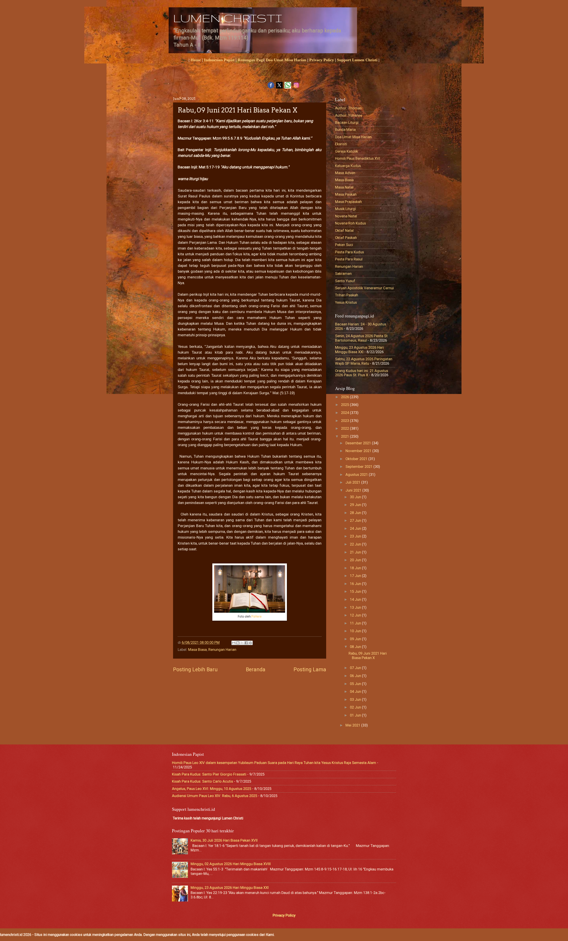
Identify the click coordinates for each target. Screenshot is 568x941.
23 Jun (356, 536)
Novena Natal (346, 216)
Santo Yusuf (345, 281)
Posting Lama (310, 669)
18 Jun (356, 568)
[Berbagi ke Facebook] (246, 643)
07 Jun (356, 668)
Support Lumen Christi (357, 60)
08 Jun (356, 647)
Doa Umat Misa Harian (286, 60)
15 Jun (356, 591)
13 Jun (356, 607)
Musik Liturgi (345, 209)
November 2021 (358, 451)
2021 (345, 436)
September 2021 (359, 467)
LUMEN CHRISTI (227, 18)
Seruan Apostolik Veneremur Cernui (364, 288)
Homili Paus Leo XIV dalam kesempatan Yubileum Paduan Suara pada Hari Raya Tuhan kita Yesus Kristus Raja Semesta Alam (274, 763)
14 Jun (356, 599)
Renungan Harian (222, 650)
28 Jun (356, 513)
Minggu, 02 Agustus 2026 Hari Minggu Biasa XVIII (231, 864)
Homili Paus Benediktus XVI (357, 158)
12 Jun (356, 615)
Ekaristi (341, 144)
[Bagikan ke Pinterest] (250, 643)
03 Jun (356, 699)
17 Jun (356, 576)
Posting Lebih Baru (195, 669)
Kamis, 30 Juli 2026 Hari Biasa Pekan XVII (224, 840)
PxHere (256, 616)
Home (196, 60)
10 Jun (356, 631)
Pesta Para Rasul (349, 259)
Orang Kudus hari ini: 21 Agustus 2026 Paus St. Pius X (361, 373)
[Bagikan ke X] (242, 643)
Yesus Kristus (346, 302)
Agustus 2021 (357, 474)
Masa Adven (345, 173)
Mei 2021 (353, 725)
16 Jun (356, 584)
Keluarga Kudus (348, 166)
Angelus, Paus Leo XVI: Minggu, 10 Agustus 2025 (211, 789)
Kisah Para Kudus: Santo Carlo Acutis (202, 781)
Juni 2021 (353, 490)
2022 (345, 428)
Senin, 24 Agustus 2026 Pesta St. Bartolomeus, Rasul (362, 338)
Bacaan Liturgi (347, 122)
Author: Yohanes (348, 115)
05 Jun (356, 684)
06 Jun (356, 676)
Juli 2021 (353, 482)
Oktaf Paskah (346, 238)
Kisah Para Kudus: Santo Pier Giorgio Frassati (209, 774)
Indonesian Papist (219, 60)
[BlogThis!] (238, 643)
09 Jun (356, 639)
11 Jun (356, 623)
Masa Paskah (346, 194)
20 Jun (356, 560)
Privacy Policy (321, 60)
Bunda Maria (345, 130)
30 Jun (356, 497)
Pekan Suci (344, 245)
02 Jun (356, 707)
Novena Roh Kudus (350, 223)
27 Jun (356, 520)
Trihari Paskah (346, 295)
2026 (345, 397)
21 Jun (356, 552)
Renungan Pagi (251, 60)
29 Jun (356, 505)
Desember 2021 (358, 443)
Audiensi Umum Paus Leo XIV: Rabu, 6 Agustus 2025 (214, 796)
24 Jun (356, 528)
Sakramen (343, 274)
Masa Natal (344, 187)
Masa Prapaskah (348, 202)
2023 (345, 421)
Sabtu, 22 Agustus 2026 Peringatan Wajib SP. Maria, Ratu (363, 361)
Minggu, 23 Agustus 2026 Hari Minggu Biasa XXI (359, 349)
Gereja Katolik (346, 151)
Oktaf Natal (344, 230)
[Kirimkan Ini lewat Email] (233, 643)
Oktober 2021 (356, 459)
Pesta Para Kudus (349, 252)
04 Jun (356, 691)
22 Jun (356, 544)
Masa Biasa (197, 650)
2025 (345, 405)
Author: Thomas (348, 108)
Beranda (255, 669)
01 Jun (356, 715)
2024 (345, 413)
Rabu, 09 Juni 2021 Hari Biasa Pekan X (368, 655)
